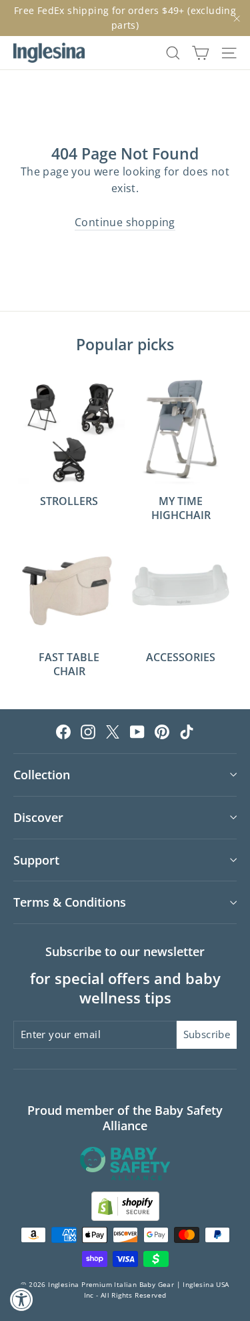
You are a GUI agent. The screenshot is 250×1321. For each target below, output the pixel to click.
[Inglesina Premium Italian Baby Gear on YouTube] (137, 731)
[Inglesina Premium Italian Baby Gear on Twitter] (112, 731)
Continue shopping (125, 222)
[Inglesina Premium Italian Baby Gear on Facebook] (63, 731)
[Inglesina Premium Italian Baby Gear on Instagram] (88, 731)
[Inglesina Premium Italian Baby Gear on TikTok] (186, 731)
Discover (38, 817)
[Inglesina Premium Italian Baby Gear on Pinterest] (162, 731)
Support (36, 860)
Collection (41, 775)
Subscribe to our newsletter (125, 951)
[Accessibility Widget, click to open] (22, 1299)
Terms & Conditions (69, 902)
